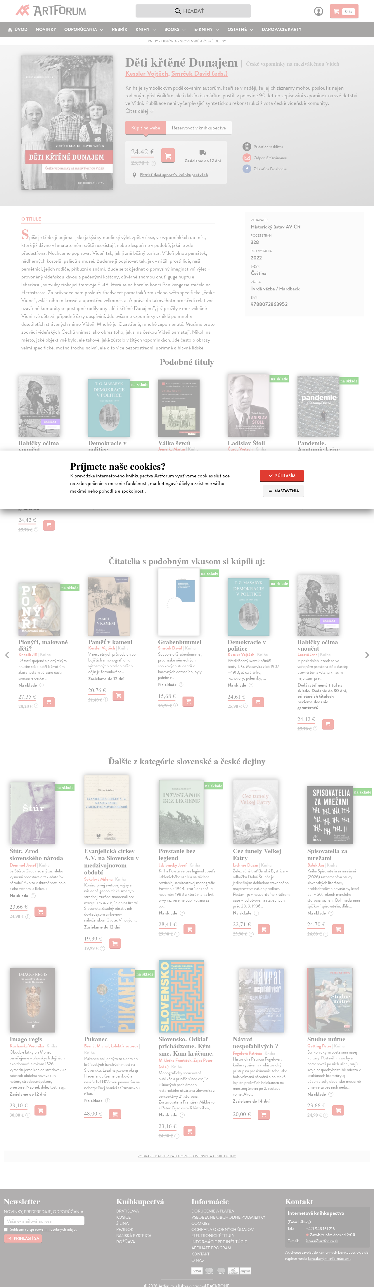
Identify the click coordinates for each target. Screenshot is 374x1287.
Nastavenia (286, 491)
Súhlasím (284, 476)
